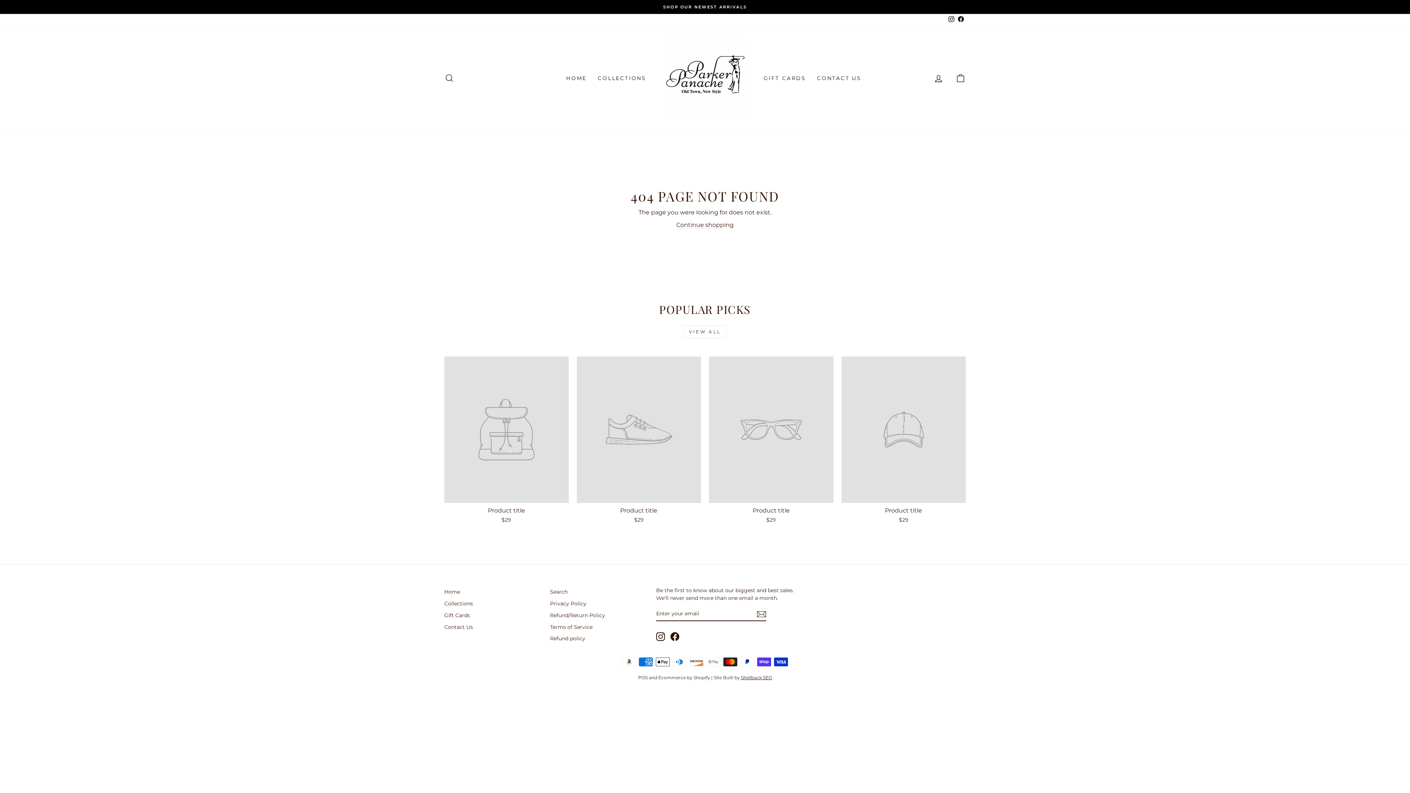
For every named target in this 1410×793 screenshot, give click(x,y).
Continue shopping (705, 224)
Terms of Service (571, 627)
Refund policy (567, 638)
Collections (622, 78)
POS (643, 677)
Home (576, 78)
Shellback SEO (756, 677)
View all (705, 331)
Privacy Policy (568, 603)
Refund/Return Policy (577, 615)
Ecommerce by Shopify (684, 677)
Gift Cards (785, 78)
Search (559, 592)
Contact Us (839, 78)
